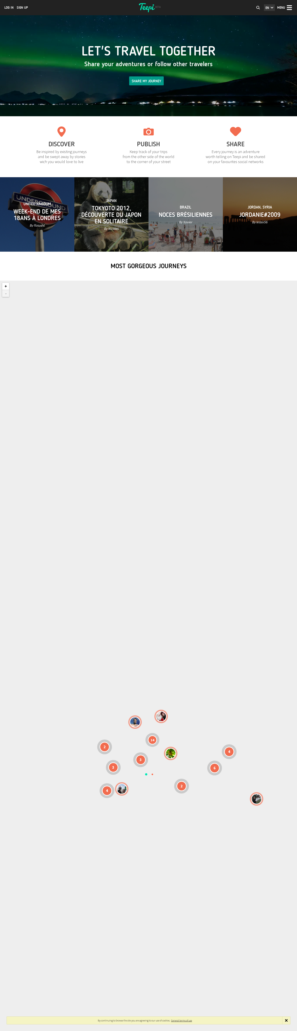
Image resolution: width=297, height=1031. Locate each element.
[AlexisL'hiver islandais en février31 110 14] (135, 722)
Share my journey (146, 81)
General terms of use (181, 1020)
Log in (8, 8)
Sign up (22, 8)
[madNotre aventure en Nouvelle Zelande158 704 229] (256, 798)
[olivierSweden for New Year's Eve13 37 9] (161, 716)
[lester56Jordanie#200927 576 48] (170, 753)
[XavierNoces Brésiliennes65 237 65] (121, 788)
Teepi (148, 7)
